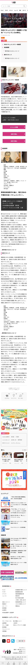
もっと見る (24, 449)
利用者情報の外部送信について (19, 653)
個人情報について (17, 621)
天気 (20, 10)
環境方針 (17, 596)
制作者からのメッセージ (12, 51)
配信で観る (14, 141)
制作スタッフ (7, 55)
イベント (11, 10)
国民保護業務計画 (19, 594)
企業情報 (4, 623)
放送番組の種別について (21, 589)
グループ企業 (5, 625)
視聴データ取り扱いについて (19, 649)
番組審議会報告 (19, 592)
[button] (3, 663)
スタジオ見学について (20, 604)
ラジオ (6, 10)
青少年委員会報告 (19, 598)
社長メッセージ (6, 602)
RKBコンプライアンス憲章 (19, 625)
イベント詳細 (14, 127)
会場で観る (14, 134)
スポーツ (24, 10)
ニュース (16, 10)
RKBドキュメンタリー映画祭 (11, 44)
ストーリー (4, 606)
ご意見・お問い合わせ (20, 600)
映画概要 (5, 47)
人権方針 (15, 623)
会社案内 (4, 610)
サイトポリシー (22, 647)
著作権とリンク (22, 651)
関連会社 (17, 606)
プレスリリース (5, 629)
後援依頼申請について (20, 602)
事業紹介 (4, 604)
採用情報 (4, 608)
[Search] (24, 6)
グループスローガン (7, 621)
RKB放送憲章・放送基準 (8, 612)
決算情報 (4, 631)
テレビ (2, 10)
